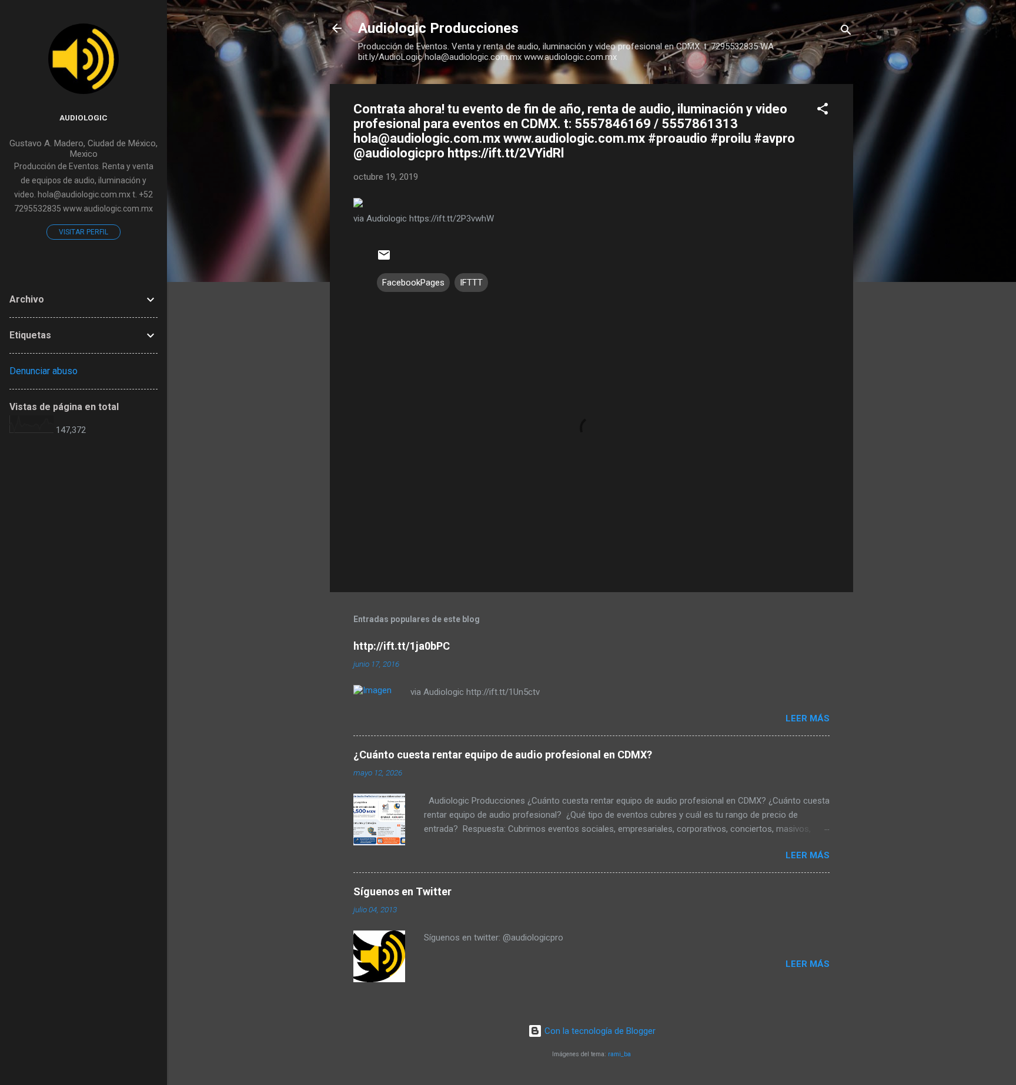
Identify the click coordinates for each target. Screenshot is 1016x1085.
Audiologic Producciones (438, 28)
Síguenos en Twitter (402, 891)
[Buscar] (846, 32)
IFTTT (471, 282)
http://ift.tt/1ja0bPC (401, 646)
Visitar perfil (83, 232)
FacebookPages (413, 282)
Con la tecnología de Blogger (599, 1031)
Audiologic (83, 117)
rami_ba (619, 1054)
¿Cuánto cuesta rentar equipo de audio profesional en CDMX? (502, 754)
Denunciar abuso (43, 371)
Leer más (808, 718)
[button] (823, 111)
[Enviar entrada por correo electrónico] (384, 259)
